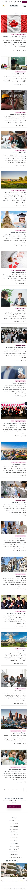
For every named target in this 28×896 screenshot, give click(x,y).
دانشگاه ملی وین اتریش (21, 576)
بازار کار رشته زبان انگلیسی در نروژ (19, 74)
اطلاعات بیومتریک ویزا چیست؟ (19, 383)
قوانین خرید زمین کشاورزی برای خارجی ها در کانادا (15, 193)
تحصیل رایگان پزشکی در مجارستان (19, 538)
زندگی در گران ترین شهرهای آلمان (19, 464)
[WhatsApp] (9, 2)
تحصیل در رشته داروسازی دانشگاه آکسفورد (17, 769)
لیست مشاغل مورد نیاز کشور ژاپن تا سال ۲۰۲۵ (16, 347)
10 (8, 789)
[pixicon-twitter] (12, 860)
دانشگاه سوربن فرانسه (21, 651)
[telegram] (11, 2)
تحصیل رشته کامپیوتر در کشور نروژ (18, 153)
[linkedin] (16, 2)
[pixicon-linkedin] (7, 860)
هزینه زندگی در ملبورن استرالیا (19, 733)
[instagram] (14, 2)
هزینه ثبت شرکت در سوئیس (20, 691)
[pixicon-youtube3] (9, 860)
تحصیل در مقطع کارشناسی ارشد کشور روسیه (16, 613)
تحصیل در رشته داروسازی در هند (19, 502)
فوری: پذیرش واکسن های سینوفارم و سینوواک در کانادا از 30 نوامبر (14, 37)
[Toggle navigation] (24, 6)
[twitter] (20, 2)
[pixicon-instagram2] (17, 860)
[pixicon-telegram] (15, 860)
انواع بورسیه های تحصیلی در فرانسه (18, 232)
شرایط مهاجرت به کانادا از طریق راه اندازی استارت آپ (15, 423)
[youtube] (18, 2)
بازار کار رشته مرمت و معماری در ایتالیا (18, 114)
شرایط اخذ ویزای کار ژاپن (21, 311)
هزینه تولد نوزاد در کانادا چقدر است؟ (18, 272)
